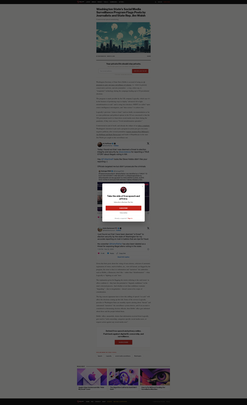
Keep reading (123, 212)
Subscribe (123, 208)
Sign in (130, 218)
